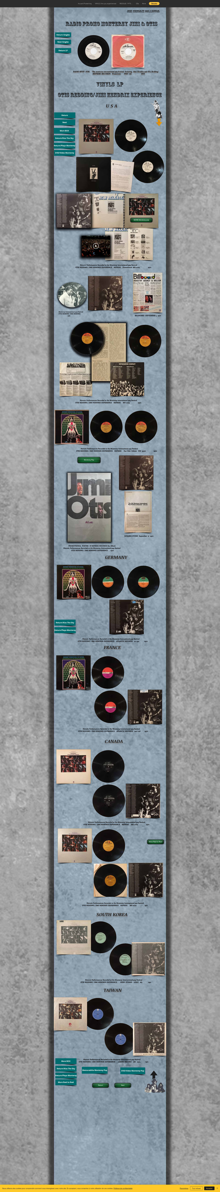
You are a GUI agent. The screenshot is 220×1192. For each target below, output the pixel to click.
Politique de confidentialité (123, 1188)
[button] (154, 3)
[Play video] (96, 246)
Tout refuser (196, 1188)
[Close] (217, 1188)
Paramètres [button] (184, 1188)
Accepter (209, 1188)
